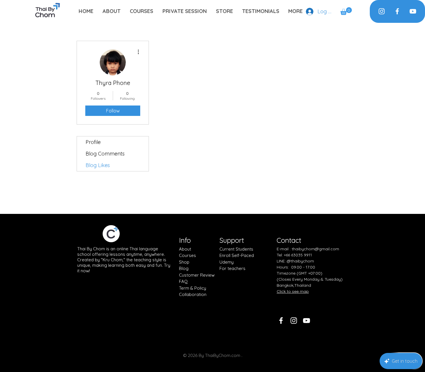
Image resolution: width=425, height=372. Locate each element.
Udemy (226, 262)
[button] (346, 11)
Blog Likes (98, 165)
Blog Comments (105, 153)
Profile (93, 142)
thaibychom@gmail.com (315, 248)
